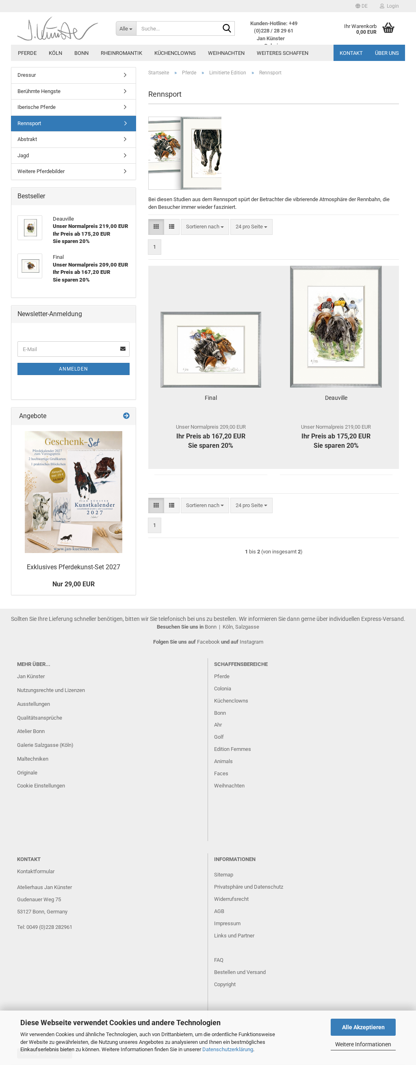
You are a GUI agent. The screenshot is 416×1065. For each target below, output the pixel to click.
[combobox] (205, 227)
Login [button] (391, 6)
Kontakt (351, 53)
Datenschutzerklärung (227, 1049)
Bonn (81, 53)
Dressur (26, 75)
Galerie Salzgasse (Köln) (45, 745)
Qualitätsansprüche (39, 718)
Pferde (27, 53)
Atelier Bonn (31, 731)
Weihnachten (226, 53)
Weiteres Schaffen (282, 53)
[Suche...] (227, 29)
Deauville (336, 398)
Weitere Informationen (363, 1044)
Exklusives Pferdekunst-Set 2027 (73, 567)
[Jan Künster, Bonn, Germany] (60, 28)
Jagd (23, 155)
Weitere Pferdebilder (41, 171)
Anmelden (73, 369)
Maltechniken (32, 759)
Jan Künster (31, 676)
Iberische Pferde (36, 107)
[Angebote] (126, 416)
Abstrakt (27, 139)
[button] (361, 6)
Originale (27, 773)
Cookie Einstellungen (41, 786)
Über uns (387, 53)
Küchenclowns (175, 53)
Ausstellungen (33, 704)
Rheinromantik (121, 53)
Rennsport (29, 123)
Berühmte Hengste (39, 91)
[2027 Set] (73, 492)
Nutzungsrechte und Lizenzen (51, 690)
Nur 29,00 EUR (73, 584)
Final (211, 398)
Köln (55, 53)
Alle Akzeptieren (363, 1027)
